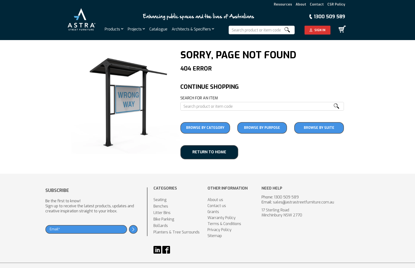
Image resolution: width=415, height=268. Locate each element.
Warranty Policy (222, 217)
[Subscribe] (133, 229)
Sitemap (215, 235)
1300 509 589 (329, 16)
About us (215, 199)
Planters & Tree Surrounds (176, 232)
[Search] (287, 30)
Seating (160, 199)
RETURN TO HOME (209, 152)
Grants (213, 211)
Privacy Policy (220, 229)
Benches (160, 206)
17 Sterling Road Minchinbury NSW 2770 (282, 213)
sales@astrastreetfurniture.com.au (303, 202)
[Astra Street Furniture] (82, 19)
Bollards (160, 225)
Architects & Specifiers (192, 29)
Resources (283, 4)
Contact (317, 4)
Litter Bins (162, 212)
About (301, 4)
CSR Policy (336, 4)
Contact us (217, 205)
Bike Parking (163, 219)
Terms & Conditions (224, 223)
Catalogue (158, 29)
